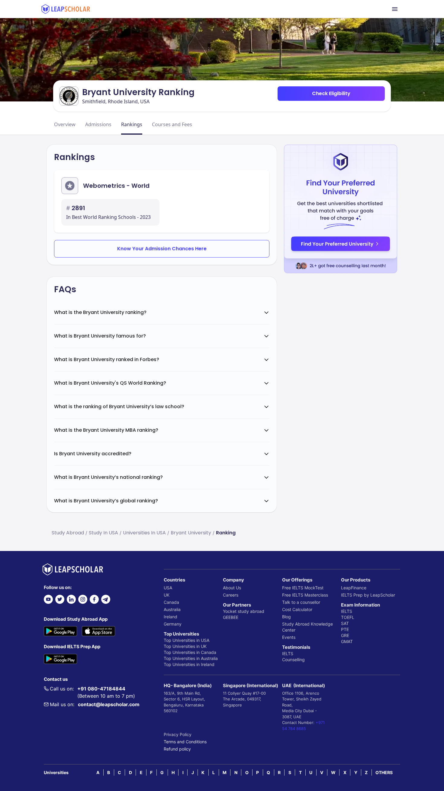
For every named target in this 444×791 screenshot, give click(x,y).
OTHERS (384, 772)
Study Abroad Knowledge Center (307, 626)
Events (288, 637)
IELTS (287, 653)
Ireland (170, 616)
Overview (65, 124)
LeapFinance (353, 587)
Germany (173, 623)
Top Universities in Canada (190, 652)
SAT (345, 623)
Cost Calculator (297, 609)
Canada (171, 602)
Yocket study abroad (243, 611)
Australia (172, 609)
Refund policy (177, 748)
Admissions (98, 124)
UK (166, 594)
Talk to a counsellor (301, 602)
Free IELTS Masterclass (305, 594)
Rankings (131, 124)
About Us (232, 587)
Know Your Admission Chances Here (162, 248)
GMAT (347, 641)
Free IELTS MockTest (302, 587)
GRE (345, 635)
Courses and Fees (172, 124)
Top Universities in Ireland (189, 664)
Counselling (293, 659)
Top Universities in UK (185, 646)
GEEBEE (230, 617)
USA (168, 587)
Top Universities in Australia (191, 658)
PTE (345, 629)
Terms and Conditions (185, 741)
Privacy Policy (177, 734)
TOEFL (347, 617)
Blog (286, 616)
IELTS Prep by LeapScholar (368, 594)
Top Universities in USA (186, 640)
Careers (230, 594)
